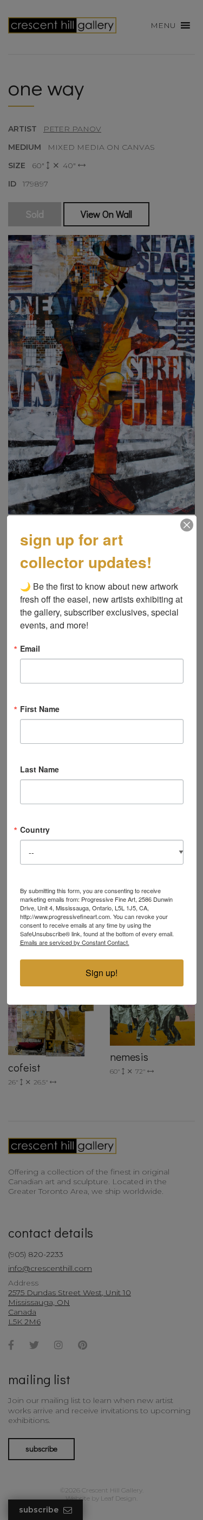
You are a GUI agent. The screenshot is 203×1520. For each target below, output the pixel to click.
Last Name (39, 769)
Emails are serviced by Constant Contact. (74, 942)
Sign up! (101, 972)
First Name (40, 709)
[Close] (186, 525)
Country (35, 829)
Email (30, 648)
